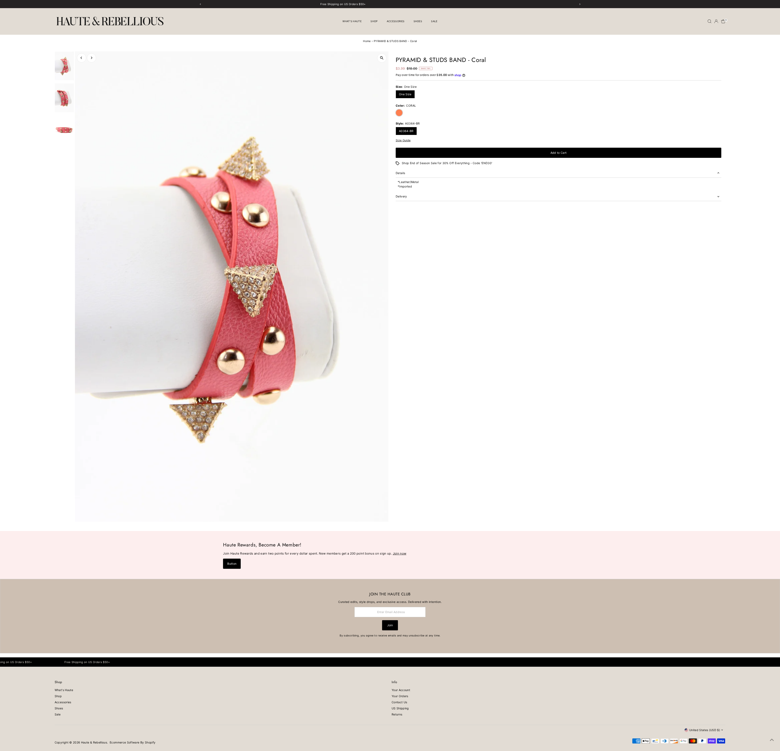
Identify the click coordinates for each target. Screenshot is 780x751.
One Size (405, 94)
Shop (374, 21)
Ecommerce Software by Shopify (132, 742)
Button (231, 563)
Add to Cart (558, 152)
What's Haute (352, 21)
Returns (397, 714)
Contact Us (399, 702)
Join (390, 625)
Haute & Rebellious (94, 742)
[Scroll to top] (772, 740)
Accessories (395, 21)
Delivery (401, 196)
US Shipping (400, 708)
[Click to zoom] (381, 58)
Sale (434, 21)
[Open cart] (723, 21)
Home (367, 41)
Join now (399, 553)
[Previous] (81, 57)
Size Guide (403, 140)
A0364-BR (406, 131)
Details (400, 173)
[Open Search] (709, 21)
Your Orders (400, 696)
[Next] (91, 57)
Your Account (401, 690)
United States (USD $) (704, 730)
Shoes (418, 21)
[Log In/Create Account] (716, 21)
